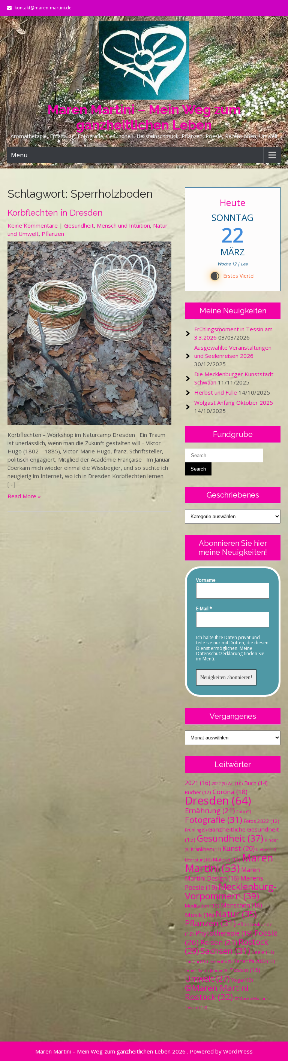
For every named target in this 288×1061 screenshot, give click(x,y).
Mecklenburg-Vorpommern (230, 891)
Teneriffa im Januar (206, 970)
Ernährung (210, 810)
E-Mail (204, 608)
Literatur (198, 860)
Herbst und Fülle (215, 392)
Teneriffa (220, 961)
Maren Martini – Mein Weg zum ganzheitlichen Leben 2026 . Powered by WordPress (144, 1051)
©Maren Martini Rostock (217, 992)
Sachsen (225, 951)
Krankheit (206, 849)
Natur (236, 914)
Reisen (218, 942)
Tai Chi (196, 961)
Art (235, 783)
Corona (230, 791)
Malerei (226, 859)
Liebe (266, 849)
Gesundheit (79, 225)
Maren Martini (229, 863)
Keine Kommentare (33, 225)
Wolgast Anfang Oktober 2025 (233, 402)
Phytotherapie (224, 932)
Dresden (218, 800)
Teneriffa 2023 (254, 961)
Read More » (24, 496)
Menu (19, 155)
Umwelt (207, 978)
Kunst (238, 848)
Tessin (245, 969)
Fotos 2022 (261, 821)
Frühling (196, 830)
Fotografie (213, 820)
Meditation (202, 905)
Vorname (206, 580)
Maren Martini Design (222, 874)
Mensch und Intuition (123, 225)
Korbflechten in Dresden (55, 213)
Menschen (241, 905)
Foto (243, 811)
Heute (233, 202)
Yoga (242, 979)
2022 (219, 783)
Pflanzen (53, 233)
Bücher (198, 792)
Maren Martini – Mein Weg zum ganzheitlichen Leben (144, 117)
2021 (197, 783)
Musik (199, 915)
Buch (256, 783)
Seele (263, 952)
